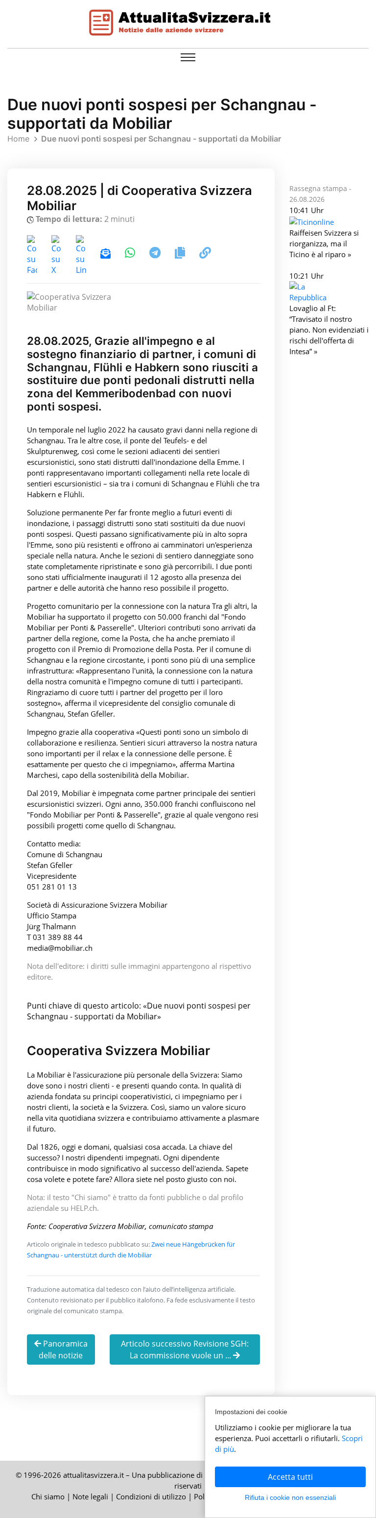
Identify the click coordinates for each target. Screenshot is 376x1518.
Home (18, 139)
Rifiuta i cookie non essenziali (290, 1497)
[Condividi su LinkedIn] (82, 254)
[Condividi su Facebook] (33, 254)
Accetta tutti (290, 1476)
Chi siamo (48, 1496)
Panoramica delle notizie (63, 1349)
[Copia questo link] (205, 254)
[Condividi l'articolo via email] (105, 254)
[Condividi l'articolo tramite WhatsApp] (131, 254)
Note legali (90, 1496)
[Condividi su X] (57, 254)
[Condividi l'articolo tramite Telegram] (156, 254)
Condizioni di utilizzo (151, 1496)
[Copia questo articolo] (180, 254)
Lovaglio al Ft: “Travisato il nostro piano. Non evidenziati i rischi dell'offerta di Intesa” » (329, 329)
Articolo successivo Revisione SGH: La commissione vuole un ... (185, 1349)
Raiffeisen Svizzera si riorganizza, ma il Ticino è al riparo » (324, 243)
